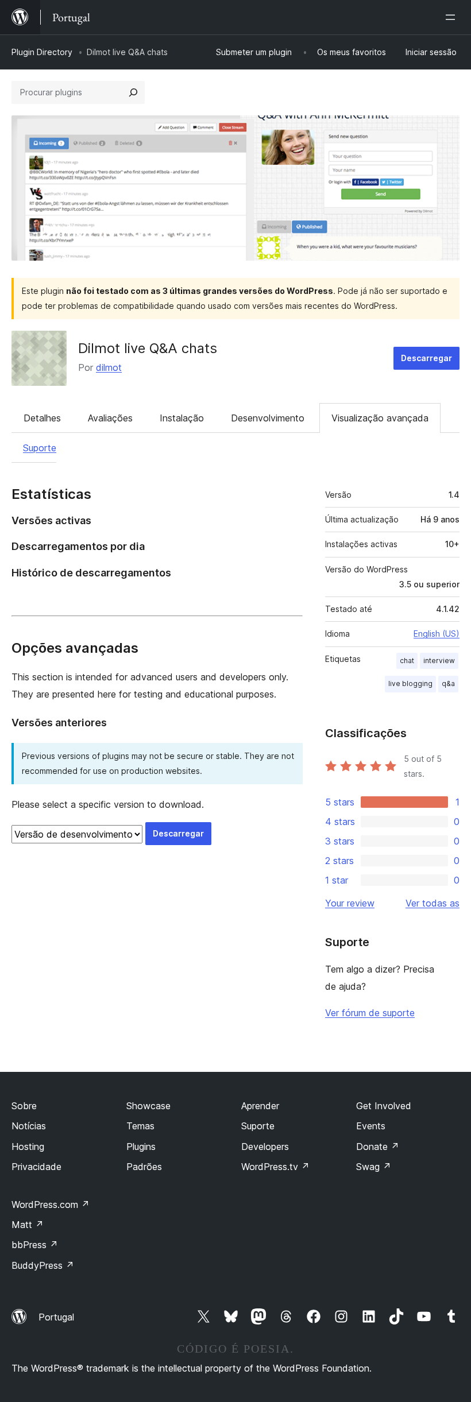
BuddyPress (42, 1265)
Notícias (28, 1126)
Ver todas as (433, 903)
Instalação (182, 418)
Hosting (27, 1146)
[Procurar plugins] (133, 92)
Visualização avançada (379, 418)
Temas (140, 1126)
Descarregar (426, 358)
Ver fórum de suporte (370, 1012)
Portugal (56, 1317)
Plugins (141, 1146)
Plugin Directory (41, 52)
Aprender (260, 1105)
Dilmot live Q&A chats (147, 348)
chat (407, 660)
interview (439, 660)
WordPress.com (50, 1204)
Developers (265, 1146)
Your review (350, 903)
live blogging (410, 683)
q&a (448, 683)
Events (370, 1126)
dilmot (109, 367)
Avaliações (110, 418)
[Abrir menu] (452, 17)
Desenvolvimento (267, 418)
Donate (377, 1146)
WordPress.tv (275, 1166)
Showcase (148, 1105)
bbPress (34, 1244)
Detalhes (42, 418)
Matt (27, 1224)
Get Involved (383, 1105)
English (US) (437, 633)
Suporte (39, 448)
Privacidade (36, 1166)
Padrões (144, 1166)
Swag (373, 1166)
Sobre (24, 1105)
